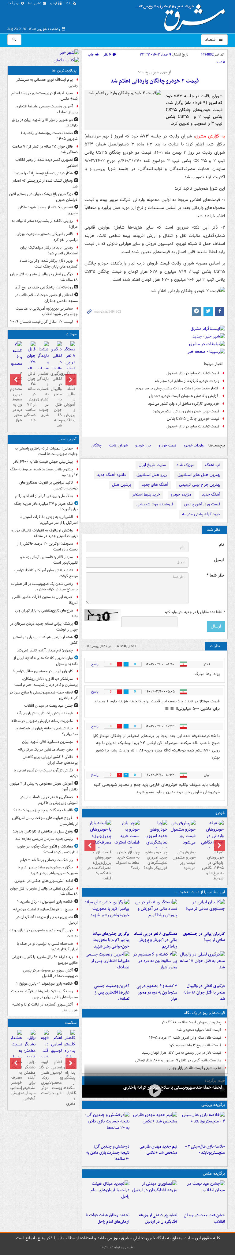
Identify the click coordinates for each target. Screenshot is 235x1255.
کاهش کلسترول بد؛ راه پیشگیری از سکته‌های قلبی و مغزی (69, 1083)
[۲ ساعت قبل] (107, 914)
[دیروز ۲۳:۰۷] (154, 966)
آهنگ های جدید (155, 484)
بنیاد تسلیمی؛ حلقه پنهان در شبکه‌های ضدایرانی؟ (47, 731)
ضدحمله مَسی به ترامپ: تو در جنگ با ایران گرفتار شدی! (47, 946)
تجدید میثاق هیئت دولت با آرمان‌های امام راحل (107, 1218)
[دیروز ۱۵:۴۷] (154, 1126)
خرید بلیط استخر (146, 494)
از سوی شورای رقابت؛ (154, 72)
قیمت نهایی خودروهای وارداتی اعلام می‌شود (186, 411)
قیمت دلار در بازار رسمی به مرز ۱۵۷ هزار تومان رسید (181, 1053)
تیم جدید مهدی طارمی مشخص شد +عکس (158, 1150)
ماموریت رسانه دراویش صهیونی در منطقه (42, 721)
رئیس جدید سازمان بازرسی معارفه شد (44, 839)
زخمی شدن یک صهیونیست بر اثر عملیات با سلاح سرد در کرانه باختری (44, 587)
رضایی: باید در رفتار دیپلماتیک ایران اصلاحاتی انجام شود (49, 250)
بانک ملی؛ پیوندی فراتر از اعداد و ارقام (44, 496)
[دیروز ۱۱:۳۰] (107, 1126)
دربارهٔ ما (14, 3)
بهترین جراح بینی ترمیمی (199, 484)
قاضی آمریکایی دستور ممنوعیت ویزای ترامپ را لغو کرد (47, 237)
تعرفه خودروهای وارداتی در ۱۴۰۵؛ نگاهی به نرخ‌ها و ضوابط (213, 865)
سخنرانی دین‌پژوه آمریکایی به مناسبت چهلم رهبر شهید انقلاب (47, 311)
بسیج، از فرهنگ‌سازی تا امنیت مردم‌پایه (43, 909)
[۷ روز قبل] (98, 839)
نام (221, 545)
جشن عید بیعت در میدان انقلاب (204, 1218)
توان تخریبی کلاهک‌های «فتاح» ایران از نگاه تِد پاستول (45, 661)
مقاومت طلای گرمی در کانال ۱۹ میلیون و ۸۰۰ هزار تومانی (178, 1060)
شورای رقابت (118, 445)
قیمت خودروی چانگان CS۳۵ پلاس (193, 419)
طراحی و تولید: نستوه (117, 1247)
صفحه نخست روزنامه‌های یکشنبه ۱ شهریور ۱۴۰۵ (49, 136)
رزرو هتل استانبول (151, 475)
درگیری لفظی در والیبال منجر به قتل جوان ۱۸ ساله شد (204, 992)
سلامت (70, 1023)
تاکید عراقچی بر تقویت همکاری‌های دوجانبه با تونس (48, 485)
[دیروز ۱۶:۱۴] (211, 839)
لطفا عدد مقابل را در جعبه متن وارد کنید (194, 612)
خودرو (220, 813)
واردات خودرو (193, 445)
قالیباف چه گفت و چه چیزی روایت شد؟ (43, 810)
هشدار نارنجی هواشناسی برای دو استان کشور (45, 640)
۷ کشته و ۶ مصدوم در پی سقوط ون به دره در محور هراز (156, 992)
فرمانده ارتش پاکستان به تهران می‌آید (44, 713)
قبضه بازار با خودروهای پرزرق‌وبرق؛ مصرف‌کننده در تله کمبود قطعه (99, 865)
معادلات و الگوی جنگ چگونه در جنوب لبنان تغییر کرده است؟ (47, 849)
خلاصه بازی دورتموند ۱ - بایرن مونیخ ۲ (44, 984)
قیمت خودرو (167, 445)
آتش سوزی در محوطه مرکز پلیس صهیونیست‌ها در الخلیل (50, 973)
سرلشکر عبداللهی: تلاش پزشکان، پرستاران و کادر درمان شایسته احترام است (46, 682)
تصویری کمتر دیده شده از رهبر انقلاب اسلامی (46, 162)
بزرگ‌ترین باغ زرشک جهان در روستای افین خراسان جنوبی (43, 197)
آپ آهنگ (212, 465)
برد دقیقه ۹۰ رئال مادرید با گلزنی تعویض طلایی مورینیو (45, 960)
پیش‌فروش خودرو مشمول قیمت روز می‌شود (184, 860)
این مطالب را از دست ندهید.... (200, 892)
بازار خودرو (143, 445)
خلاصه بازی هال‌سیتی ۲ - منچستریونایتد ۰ (205, 1150)
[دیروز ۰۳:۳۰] (16, 1055)
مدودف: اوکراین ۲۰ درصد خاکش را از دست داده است (47, 546)
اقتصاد (211, 39)
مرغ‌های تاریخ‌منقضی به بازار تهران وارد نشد (46, 613)
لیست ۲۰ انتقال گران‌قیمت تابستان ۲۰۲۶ (41, 322)
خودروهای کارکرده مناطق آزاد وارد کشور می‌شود (183, 404)
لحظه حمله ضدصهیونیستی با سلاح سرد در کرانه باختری (172, 1087)
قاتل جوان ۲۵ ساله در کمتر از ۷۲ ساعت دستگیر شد (45, 149)
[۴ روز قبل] (183, 834)
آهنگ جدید (211, 494)
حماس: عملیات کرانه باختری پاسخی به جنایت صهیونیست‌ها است (46, 451)
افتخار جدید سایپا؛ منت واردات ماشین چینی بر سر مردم (177, 388)
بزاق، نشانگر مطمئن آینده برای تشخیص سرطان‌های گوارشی (29, 1080)
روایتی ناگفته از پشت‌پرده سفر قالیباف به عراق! (45, 224)
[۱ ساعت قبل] (202, 914)
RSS (69, 3)
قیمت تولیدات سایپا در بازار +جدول (192, 373)
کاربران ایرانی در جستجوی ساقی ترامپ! (204, 937)
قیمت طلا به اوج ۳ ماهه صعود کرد (195, 1045)
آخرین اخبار (67, 439)
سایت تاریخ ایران (152, 465)
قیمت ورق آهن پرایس (202, 504)
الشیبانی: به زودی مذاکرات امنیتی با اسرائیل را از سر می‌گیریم (49, 520)
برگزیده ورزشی (213, 1105)
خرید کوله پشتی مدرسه (201, 514)
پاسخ (95, 664)
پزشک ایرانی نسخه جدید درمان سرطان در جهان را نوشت (44, 626)
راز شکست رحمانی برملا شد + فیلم (46, 860)
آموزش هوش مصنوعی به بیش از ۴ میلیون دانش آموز (43, 786)
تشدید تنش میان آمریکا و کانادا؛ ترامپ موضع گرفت (46, 573)
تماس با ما (35, 3)
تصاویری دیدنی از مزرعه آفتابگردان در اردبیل (158, 1218)
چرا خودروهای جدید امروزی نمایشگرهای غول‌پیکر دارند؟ (155, 860)
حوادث (71, 334)
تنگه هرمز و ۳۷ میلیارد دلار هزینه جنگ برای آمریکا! (46, 506)
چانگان (96, 445)
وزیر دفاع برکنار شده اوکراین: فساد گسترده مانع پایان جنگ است (49, 263)
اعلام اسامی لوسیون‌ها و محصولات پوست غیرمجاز (56, 1077)
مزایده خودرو (181, 494)
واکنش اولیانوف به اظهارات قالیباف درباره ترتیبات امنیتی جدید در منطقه (44, 533)
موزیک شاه (185, 465)
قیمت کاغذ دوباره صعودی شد (199, 1030)
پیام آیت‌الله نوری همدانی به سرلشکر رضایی (47, 82)
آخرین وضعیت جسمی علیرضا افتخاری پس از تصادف (111, 992)
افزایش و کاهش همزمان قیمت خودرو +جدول (184, 396)
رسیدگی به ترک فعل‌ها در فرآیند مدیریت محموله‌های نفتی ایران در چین (44, 994)
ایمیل (219, 560)
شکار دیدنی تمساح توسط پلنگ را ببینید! (43, 173)
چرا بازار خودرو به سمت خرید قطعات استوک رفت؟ (128, 860)
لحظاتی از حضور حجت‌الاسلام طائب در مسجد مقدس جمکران (46, 298)
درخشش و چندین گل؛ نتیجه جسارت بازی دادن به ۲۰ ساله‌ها (107, 1153)
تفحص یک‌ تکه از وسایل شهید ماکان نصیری (48, 210)
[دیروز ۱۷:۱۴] (202, 1126)
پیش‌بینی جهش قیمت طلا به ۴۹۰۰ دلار (191, 1022)
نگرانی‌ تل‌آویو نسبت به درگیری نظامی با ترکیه (46, 773)
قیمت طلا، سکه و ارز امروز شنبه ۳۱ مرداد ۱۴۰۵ (185, 1038)
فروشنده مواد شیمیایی (154, 504)
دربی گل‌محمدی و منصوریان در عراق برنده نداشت (43, 933)
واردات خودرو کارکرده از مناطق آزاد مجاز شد (186, 381)
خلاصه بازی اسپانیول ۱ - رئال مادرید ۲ (45, 902)
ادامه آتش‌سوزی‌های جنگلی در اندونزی (43, 881)
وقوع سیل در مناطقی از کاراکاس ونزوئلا (43, 831)
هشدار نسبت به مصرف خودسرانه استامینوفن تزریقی (16, 1077)
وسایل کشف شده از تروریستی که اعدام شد (45, 183)
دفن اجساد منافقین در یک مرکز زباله (45, 749)
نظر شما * (215, 575)
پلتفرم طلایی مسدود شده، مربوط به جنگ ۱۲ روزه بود (44, 472)
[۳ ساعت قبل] (107, 1195)
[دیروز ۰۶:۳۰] (56, 1055)
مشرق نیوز (182, 15)
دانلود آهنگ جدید (111, 475)
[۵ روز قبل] (155, 839)
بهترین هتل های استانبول (198, 475)
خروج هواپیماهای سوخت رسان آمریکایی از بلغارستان (45, 821)
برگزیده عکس (214, 1173)
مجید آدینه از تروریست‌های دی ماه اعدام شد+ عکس (44, 96)
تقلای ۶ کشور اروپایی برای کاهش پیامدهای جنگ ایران (50, 760)
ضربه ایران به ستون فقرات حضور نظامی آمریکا (45, 600)
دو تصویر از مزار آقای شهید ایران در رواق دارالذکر (45, 123)
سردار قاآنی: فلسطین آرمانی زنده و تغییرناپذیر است (49, 560)
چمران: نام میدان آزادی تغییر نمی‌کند (45, 650)
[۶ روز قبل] (127, 836)
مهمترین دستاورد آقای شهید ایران (47, 742)
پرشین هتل (121, 484)
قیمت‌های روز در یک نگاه (204, 1013)
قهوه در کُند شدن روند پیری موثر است (44, 1077)
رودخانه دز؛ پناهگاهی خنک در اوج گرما (43, 287)
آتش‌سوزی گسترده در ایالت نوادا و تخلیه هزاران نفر (45, 1007)
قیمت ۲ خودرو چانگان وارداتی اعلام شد (154, 81)
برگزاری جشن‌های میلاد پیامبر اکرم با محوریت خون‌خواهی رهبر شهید (111, 940)
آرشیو (54, 3)
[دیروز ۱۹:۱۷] (107, 966)
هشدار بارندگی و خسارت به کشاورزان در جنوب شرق (43, 394)
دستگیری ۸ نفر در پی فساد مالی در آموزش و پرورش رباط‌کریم (155, 940)
